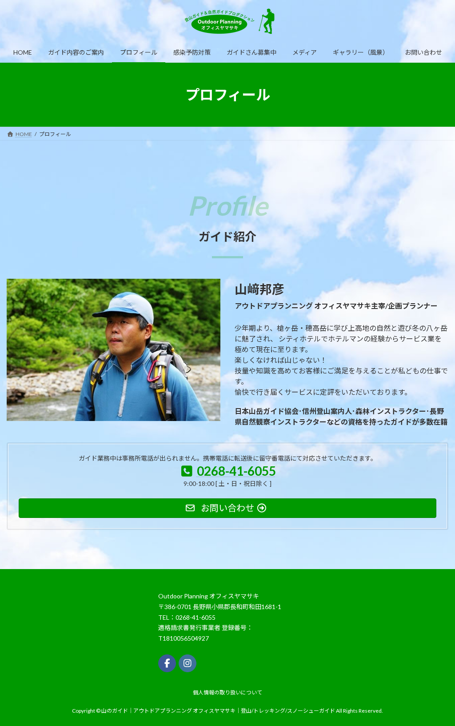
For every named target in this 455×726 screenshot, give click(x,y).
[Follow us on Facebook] (167, 663)
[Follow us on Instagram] (187, 663)
